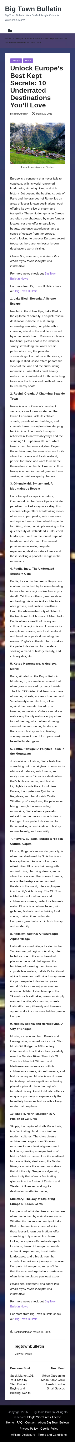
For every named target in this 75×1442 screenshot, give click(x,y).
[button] (23, 1354)
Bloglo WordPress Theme (44, 1417)
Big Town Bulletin (33, 9)
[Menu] (10, 30)
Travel (28, 60)
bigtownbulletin (29, 1346)
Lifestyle (16, 60)
